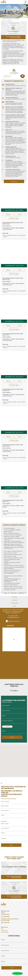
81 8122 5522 (5, 914)
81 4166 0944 (6, 916)
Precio (19, 214)
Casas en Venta (4, 930)
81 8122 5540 (6, 920)
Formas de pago (14, 218)
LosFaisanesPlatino (14, 621)
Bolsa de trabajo (4, 932)
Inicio (2, 928)
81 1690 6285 (6, 922)
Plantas (8, 214)
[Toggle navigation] (25, 2)
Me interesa (14, 181)
